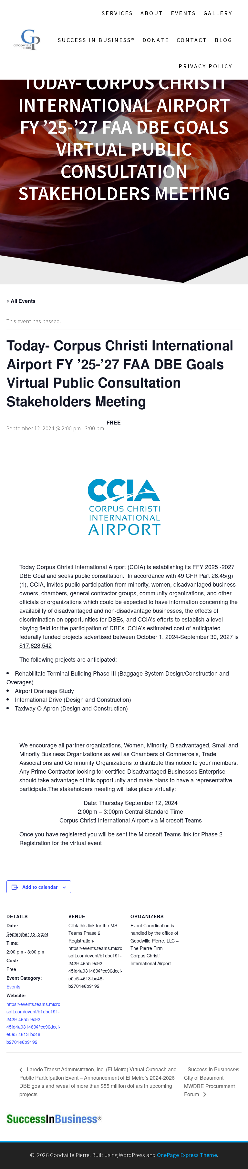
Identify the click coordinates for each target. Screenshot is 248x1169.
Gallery (217, 13)
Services (117, 13)
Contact (192, 40)
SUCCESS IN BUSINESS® (96, 40)
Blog (223, 40)
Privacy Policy (205, 66)
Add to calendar (39, 887)
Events (183, 13)
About (151, 13)
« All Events (21, 300)
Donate (155, 40)
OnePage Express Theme (187, 1155)
